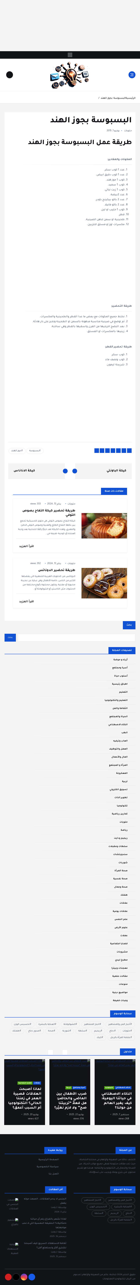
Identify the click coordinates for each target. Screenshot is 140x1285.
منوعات (123, 984)
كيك (99, 1037)
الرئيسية (130, 98)
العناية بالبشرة (46, 1024)
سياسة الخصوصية (48, 1167)
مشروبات (122, 952)
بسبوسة (34, 451)
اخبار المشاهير (92, 1024)
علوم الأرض (121, 927)
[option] (115, 1092)
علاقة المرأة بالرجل (120, 1037)
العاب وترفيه (120, 741)
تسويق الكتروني (119, 789)
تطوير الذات (121, 797)
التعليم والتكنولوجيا (116, 700)
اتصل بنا (54, 1174)
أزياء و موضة (120, 660)
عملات (124, 935)
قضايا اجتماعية (119, 944)
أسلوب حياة (121, 676)
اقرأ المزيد (26, 546)
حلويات (128, 131)
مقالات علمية (120, 976)
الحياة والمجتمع (118, 716)
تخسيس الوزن (22, 1024)
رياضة (124, 830)
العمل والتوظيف (118, 749)
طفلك (124, 895)
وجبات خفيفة (120, 1000)
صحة (51, 1031)
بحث (129, 625)
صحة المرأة (121, 871)
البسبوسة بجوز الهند (113, 98)
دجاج (111, 1031)
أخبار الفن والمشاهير (119, 1024)
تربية (125, 781)
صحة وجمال (121, 887)
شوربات (123, 863)
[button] (50, 1052)
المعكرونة (122, 773)
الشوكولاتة (69, 1024)
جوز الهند (16, 451)
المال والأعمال (119, 757)
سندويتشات (120, 854)
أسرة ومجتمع (120, 668)
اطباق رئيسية (120, 684)
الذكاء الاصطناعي (118, 724)
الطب (124, 733)
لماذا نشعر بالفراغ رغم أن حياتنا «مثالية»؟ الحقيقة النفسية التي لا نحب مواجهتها (44, 1223)
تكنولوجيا (122, 806)
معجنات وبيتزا (119, 968)
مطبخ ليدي (121, 960)
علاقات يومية (120, 911)
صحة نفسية (120, 879)
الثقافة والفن (120, 708)
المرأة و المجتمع (118, 765)
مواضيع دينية (120, 992)
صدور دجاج (33, 1031)
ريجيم (97, 1031)
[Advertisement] (70, 25)
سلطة (81, 1031)
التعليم (123, 692)
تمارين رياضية (120, 814)
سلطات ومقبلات (118, 846)
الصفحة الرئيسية (48, 1159)
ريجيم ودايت (121, 838)
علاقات (124, 903)
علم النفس (121, 919)
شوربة (65, 1031)
